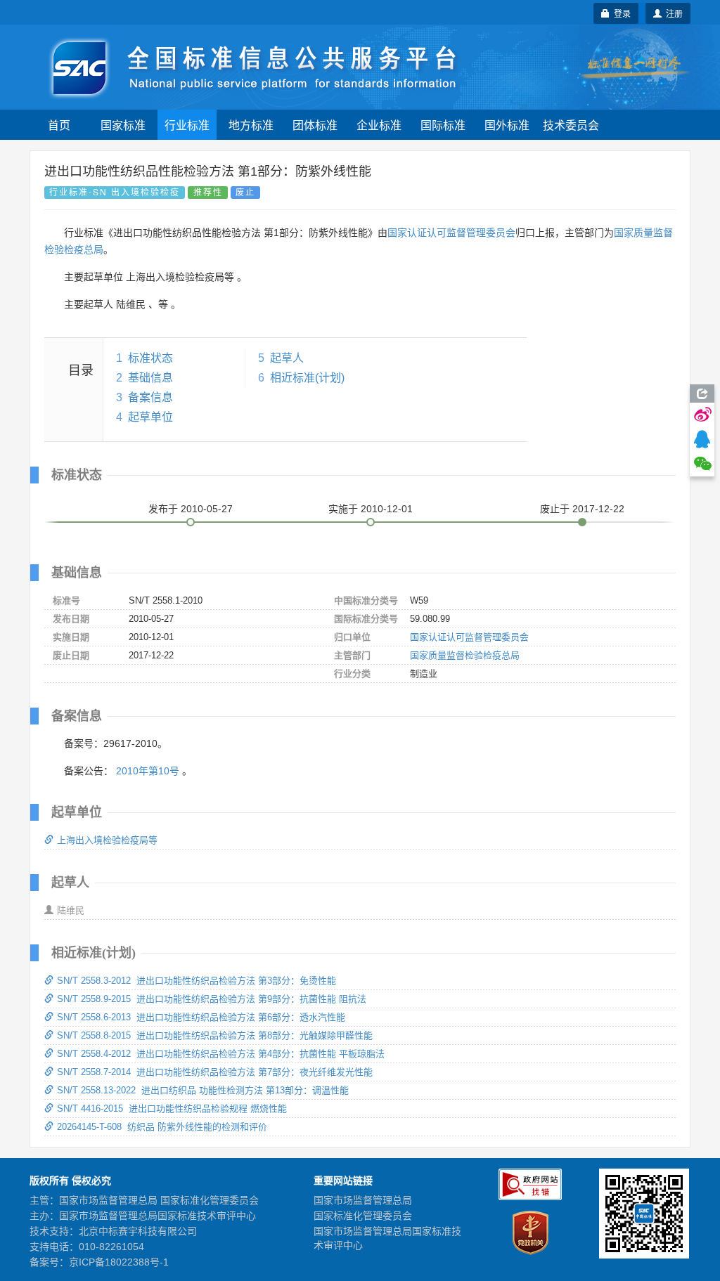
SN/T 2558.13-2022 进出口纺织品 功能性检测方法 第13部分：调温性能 (203, 1090)
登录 (620, 13)
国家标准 (123, 125)
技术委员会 (571, 125)
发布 (190, 508)
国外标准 (506, 125)
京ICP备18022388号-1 (119, 1262)
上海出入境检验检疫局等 (107, 840)
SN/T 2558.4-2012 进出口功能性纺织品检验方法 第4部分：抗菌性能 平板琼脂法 (221, 1053)
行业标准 (187, 125)
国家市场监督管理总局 (363, 1200)
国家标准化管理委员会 (363, 1215)
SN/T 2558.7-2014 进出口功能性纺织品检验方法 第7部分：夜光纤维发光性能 (215, 1072)
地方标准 (251, 125)
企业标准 (378, 125)
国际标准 (442, 125)
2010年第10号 (147, 770)
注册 (672, 13)
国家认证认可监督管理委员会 (451, 232)
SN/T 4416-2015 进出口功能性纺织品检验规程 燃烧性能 (172, 1108)
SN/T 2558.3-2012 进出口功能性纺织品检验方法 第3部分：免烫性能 (196, 980)
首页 (59, 125)
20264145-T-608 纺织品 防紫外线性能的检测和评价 (162, 1126)
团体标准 (315, 125)
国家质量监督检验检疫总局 (465, 655)
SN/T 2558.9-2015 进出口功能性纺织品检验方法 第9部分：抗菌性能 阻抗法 (211, 999)
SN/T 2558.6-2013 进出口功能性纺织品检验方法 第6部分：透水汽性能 (201, 1017)
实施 (370, 508)
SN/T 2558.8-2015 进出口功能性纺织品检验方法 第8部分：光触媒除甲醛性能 (215, 1035)
